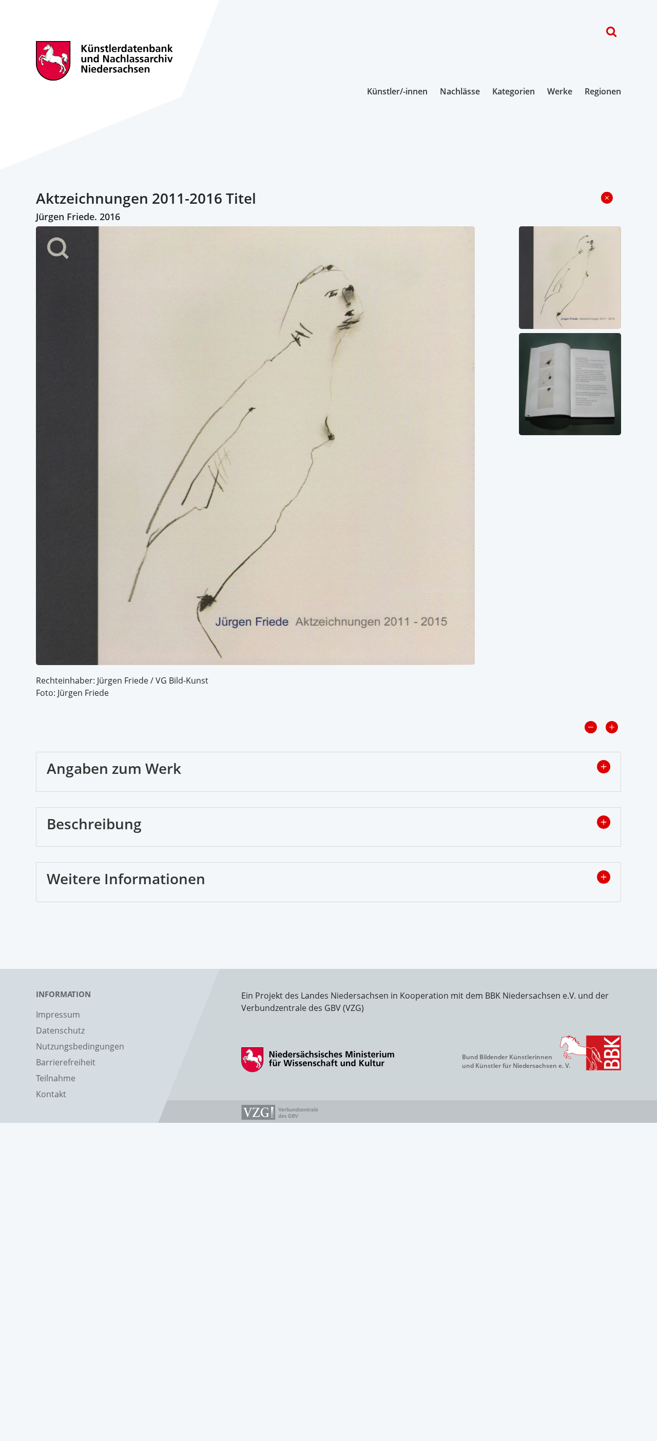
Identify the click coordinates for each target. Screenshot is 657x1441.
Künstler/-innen (397, 91)
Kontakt (51, 1094)
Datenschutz (60, 1030)
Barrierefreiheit (65, 1062)
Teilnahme (55, 1078)
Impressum (58, 1014)
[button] (603, 766)
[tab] (328, 771)
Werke (559, 91)
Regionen (603, 91)
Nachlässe (460, 91)
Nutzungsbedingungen (80, 1046)
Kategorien (513, 91)
